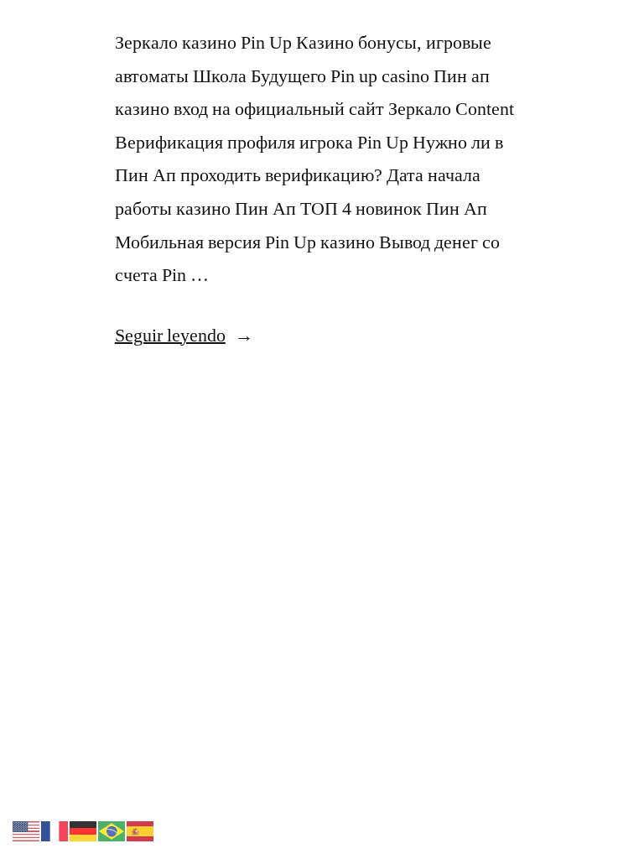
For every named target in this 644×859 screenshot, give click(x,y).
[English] (27, 829)
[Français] (55, 829)
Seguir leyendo (184, 335)
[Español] (141, 829)
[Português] (112, 829)
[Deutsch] (84, 829)
